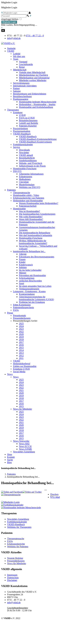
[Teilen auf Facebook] (12, 492)
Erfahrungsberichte (16, 544)
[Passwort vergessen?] (30, 16)
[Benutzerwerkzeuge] (45, 490)
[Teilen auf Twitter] (32, 492)
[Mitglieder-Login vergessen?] (2, 12)
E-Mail (56, 497)
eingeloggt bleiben (10, 19)
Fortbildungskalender (17, 521)
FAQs (10, 541)
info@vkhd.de (14, 38)
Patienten (11, 474)
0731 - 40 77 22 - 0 (35, 35)
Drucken (54, 494)
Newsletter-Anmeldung (24, 451)
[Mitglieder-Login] (3, 30)
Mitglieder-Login (9, 22)
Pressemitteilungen (16, 561)
